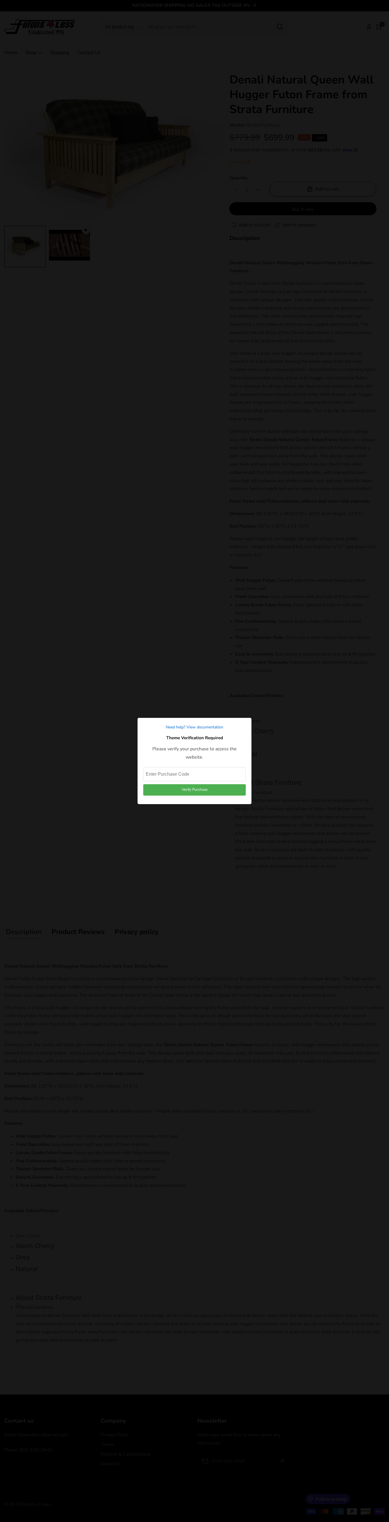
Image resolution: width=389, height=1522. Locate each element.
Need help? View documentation (194, 727)
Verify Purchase (195, 789)
